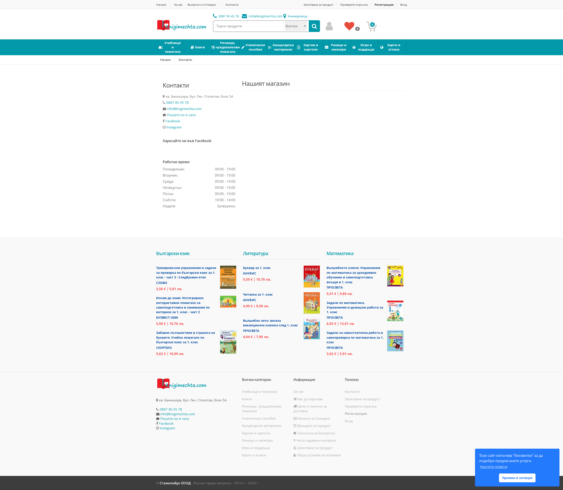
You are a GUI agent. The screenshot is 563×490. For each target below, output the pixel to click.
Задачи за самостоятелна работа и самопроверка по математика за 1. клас (355, 337)
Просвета (251, 331)
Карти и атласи (254, 455)
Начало (161, 4)
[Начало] (181, 25)
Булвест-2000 (167, 317)
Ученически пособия (259, 418)
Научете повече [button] (493, 466)
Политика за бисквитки (315, 433)
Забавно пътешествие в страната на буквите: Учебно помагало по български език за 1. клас (185, 337)
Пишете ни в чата (181, 115)
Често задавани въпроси (315, 440)
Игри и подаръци (256, 448)
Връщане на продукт (313, 425)
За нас (178, 4)
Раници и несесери (257, 440)
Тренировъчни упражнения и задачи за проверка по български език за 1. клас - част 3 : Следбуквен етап (186, 272)
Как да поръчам (309, 399)
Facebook (173, 121)
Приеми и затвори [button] (517, 478)
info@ (265, 16)
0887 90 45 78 (228, 16)
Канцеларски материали (261, 425)
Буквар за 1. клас (257, 268)
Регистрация (384, 4)
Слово (161, 283)
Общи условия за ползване (318, 455)
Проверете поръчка (354, 4)
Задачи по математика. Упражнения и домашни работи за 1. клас (355, 307)
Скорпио (164, 348)
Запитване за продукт (318, 4)
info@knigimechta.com (184, 108)
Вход (403, 4)
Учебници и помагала (259, 391)
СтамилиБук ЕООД (175, 483)
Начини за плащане (313, 418)
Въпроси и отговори (202, 4)
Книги (247, 399)
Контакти (232, 4)
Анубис (249, 273)
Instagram (174, 127)
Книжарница (297, 16)
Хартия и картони (256, 433)
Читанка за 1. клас (258, 294)
